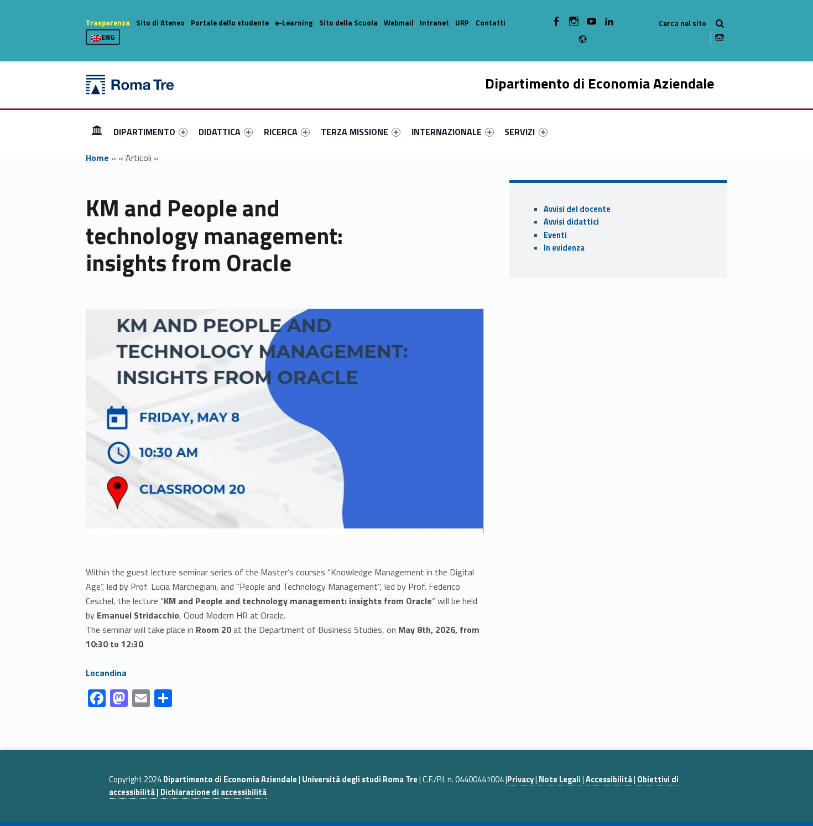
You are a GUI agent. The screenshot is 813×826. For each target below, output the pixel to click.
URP (462, 22)
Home (97, 131)
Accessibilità (609, 779)
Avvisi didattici (571, 222)
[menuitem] (97, 132)
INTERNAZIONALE (446, 131)
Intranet (434, 22)
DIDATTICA (220, 131)
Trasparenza (108, 22)
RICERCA (281, 131)
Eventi (555, 235)
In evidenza (564, 248)
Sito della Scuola (348, 22)
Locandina (106, 672)
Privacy (520, 779)
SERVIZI (519, 131)
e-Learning (294, 22)
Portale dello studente (230, 22)
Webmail (399, 22)
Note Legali (560, 779)
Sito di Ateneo (160, 22)
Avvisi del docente (577, 209)
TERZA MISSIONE (354, 131)
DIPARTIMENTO (144, 131)
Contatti (490, 22)
